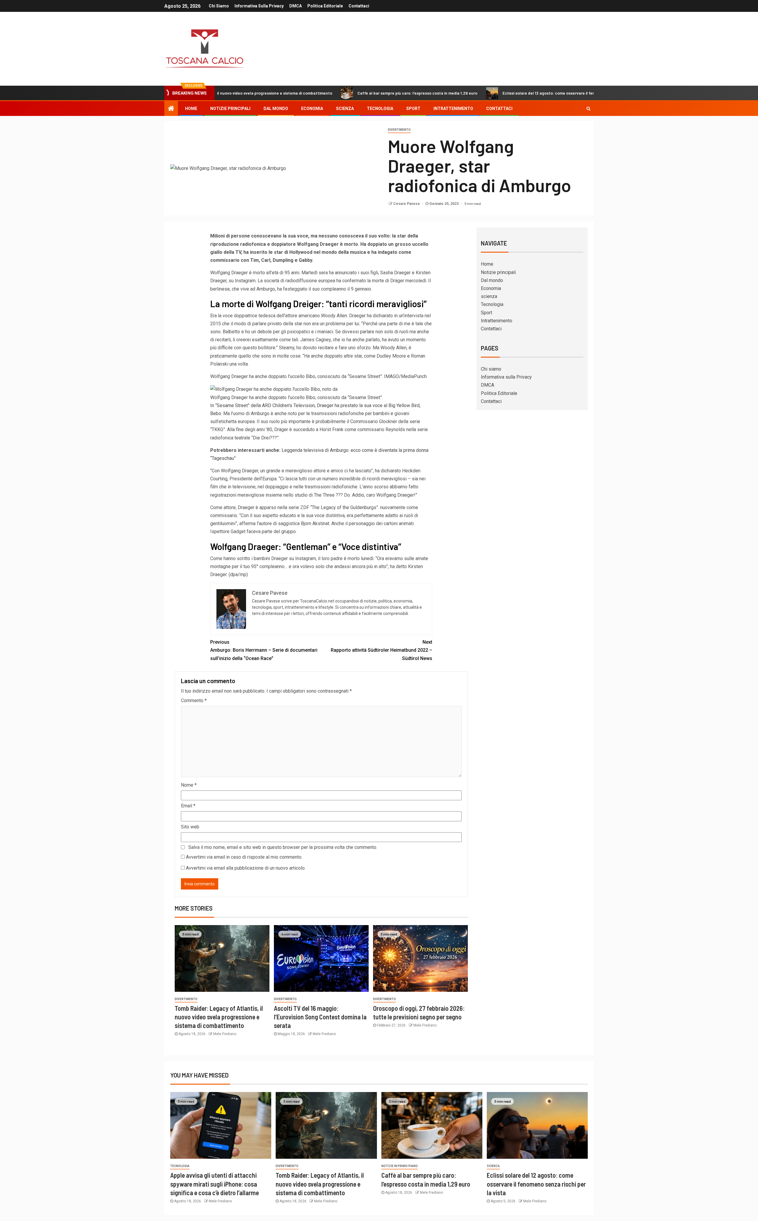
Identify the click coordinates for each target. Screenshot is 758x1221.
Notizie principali (230, 108)
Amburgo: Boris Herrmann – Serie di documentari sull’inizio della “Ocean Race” (263, 650)
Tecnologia (380, 108)
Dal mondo (276, 108)
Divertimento (399, 129)
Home (191, 108)
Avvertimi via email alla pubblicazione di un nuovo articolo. (246, 868)
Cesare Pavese (407, 204)
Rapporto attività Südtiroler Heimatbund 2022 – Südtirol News (381, 650)
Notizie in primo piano (399, 1166)
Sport (413, 108)
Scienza (493, 1166)
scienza (345, 108)
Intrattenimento (453, 108)
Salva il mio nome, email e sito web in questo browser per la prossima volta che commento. (282, 847)
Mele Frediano (224, 1034)
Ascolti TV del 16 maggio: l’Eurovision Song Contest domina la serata (320, 1016)
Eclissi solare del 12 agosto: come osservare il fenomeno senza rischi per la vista (523, 92)
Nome (189, 785)
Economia (312, 108)
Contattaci (359, 6)
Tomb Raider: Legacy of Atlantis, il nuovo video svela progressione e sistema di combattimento (219, 1016)
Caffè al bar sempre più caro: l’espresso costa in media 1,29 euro (363, 92)
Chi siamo (219, 6)
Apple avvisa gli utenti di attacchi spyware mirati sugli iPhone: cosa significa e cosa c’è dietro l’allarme (214, 1183)
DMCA (295, 6)
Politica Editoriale (325, 6)
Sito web (190, 827)
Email (188, 806)
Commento (194, 700)
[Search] (588, 108)
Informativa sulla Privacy (259, 6)
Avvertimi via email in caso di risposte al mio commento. (244, 857)
